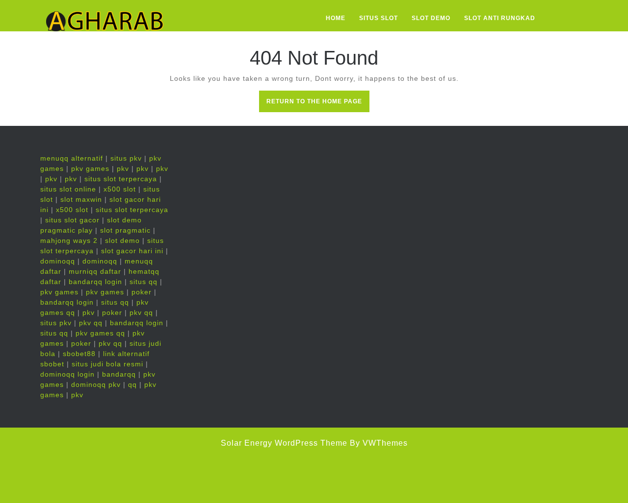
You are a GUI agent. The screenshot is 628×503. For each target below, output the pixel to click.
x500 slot (120, 189)
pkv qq (141, 312)
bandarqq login (95, 282)
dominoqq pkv (96, 384)
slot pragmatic (125, 230)
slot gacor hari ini (132, 251)
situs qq (143, 282)
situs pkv (126, 158)
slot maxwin (81, 199)
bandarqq (119, 374)
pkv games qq (100, 333)
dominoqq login (67, 374)
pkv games (90, 168)
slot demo (122, 240)
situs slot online (68, 189)
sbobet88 (79, 354)
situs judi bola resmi (107, 364)
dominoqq (57, 261)
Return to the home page (317, 104)
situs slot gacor (72, 220)
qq (132, 384)
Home (335, 18)
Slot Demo (431, 18)
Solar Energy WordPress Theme (284, 443)
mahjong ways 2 (69, 240)
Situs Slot (378, 18)
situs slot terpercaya (120, 179)
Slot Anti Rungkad (499, 18)
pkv (123, 168)
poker (141, 292)
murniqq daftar (95, 271)
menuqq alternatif (71, 158)
